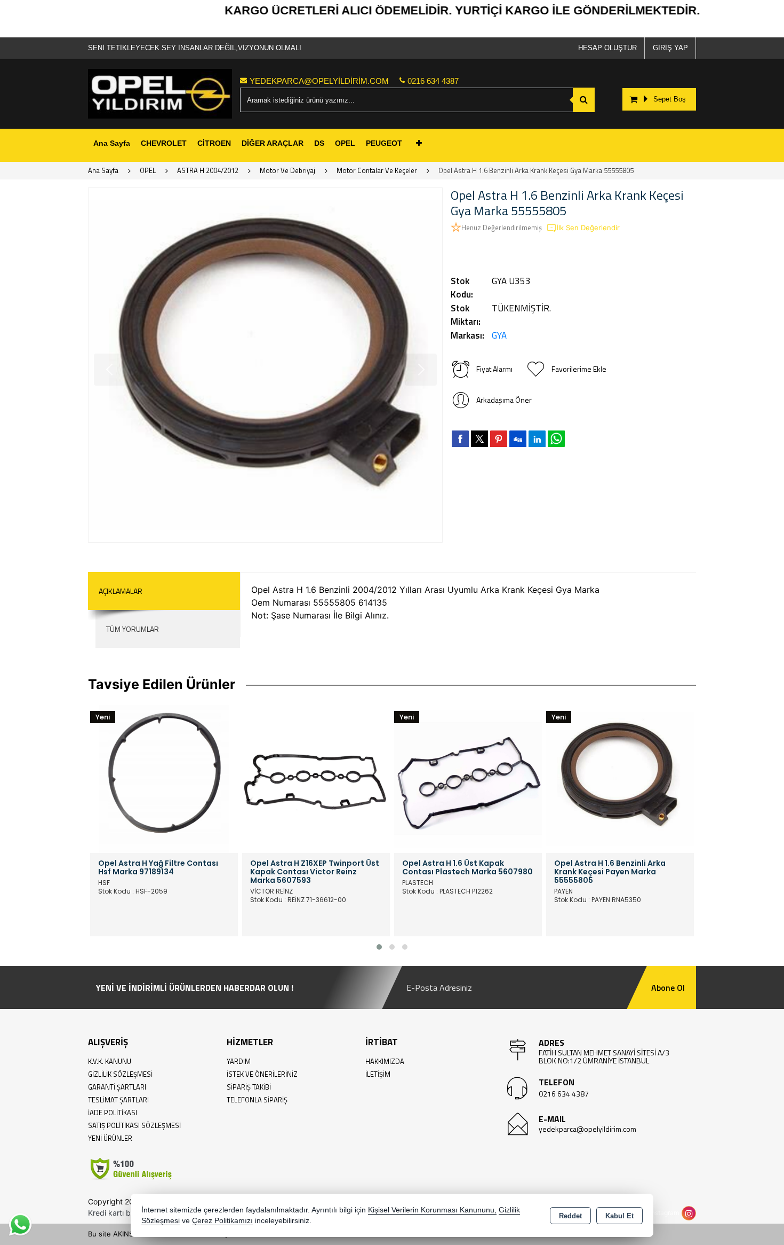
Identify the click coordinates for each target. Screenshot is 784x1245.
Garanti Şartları (117, 1087)
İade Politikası (112, 1112)
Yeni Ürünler (110, 1138)
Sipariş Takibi (249, 1087)
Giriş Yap (670, 48)
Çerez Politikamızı (222, 1221)
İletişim (377, 1074)
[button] (379, 947)
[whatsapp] (556, 438)
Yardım (239, 1061)
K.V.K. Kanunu (109, 1061)
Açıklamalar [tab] (120, 591)
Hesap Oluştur (607, 48)
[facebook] (460, 438)
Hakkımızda (384, 1061)
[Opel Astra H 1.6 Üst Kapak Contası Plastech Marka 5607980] (468, 777)
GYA (499, 335)
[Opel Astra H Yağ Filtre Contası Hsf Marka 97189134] (164, 777)
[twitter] (479, 438)
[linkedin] (537, 438)
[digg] (517, 438)
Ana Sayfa (111, 143)
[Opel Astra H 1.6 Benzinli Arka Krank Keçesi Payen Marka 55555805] (620, 777)
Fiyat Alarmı (494, 368)
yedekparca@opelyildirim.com (587, 1128)
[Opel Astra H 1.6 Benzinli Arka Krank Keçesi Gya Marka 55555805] (265, 365)
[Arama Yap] (584, 100)
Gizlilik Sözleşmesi (120, 1074)
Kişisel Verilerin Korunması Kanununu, (432, 1210)
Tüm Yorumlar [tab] (132, 629)
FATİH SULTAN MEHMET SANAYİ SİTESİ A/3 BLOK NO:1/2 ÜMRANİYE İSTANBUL (604, 1056)
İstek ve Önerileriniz (262, 1074)
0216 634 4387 (564, 1093)
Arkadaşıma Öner (504, 399)
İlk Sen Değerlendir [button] (588, 227)
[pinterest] (498, 438)
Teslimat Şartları (118, 1099)
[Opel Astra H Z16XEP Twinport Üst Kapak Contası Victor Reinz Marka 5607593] (316, 777)
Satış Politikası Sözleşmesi (134, 1125)
